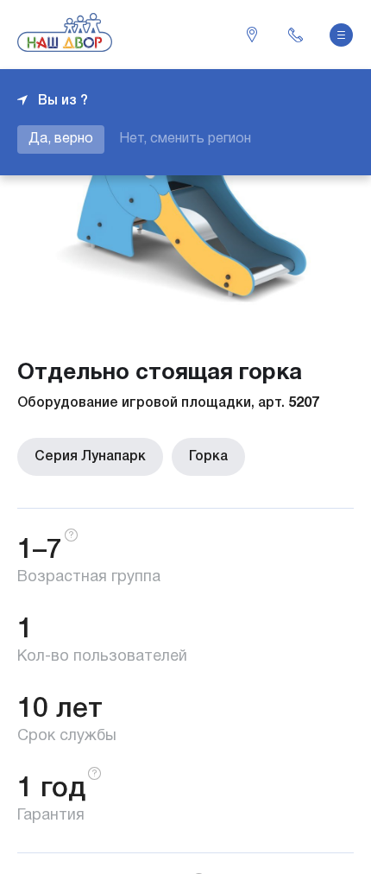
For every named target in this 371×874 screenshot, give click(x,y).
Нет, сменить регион (185, 139)
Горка (208, 457)
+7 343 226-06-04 (295, 34)
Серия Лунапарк (90, 457)
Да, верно (60, 139)
